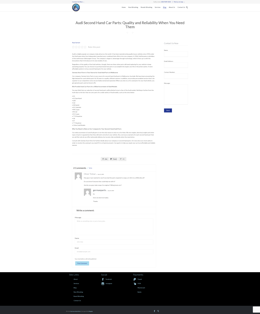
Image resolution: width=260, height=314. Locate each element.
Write (90, 168)
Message (78, 217)
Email (77, 248)
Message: (167, 83)
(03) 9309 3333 (166, 2)
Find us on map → (179, 2)
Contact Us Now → (78, 2)
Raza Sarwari (76, 42)
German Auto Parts (75, 311)
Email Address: (168, 61)
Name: (166, 50)
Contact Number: (169, 72)
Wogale (90, 311)
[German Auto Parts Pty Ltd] (76, 7)
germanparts (99, 190)
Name (77, 238)
